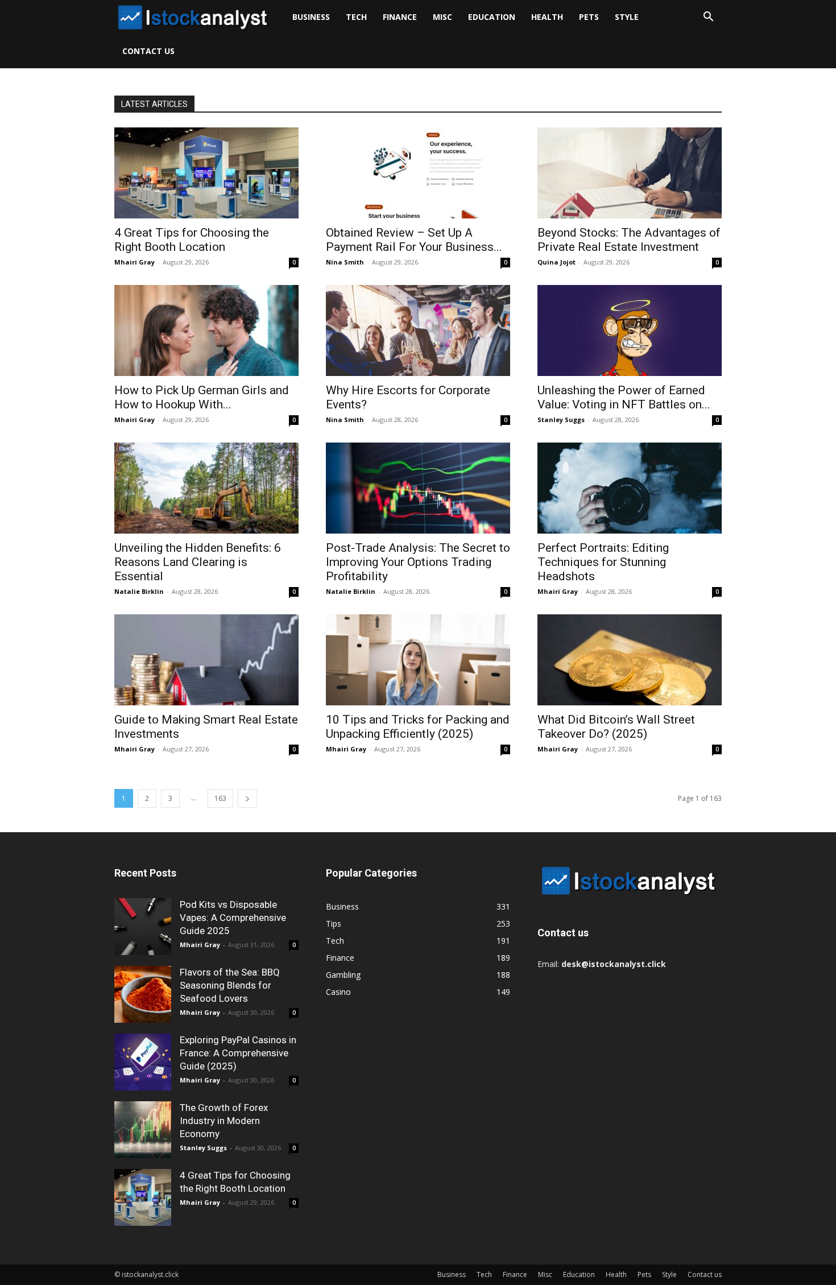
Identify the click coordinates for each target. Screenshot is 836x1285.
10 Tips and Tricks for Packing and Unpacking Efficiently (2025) (418, 727)
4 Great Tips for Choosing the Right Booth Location (191, 240)
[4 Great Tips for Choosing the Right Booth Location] (206, 172)
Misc (442, 16)
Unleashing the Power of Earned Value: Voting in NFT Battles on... (623, 397)
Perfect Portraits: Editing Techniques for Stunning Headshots (603, 562)
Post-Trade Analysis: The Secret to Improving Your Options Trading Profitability (418, 562)
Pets (589, 16)
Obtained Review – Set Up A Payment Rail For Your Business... (414, 240)
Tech (356, 16)
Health (547, 16)
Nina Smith (345, 262)
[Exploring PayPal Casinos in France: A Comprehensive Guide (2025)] (142, 1062)
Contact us (148, 51)
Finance (400, 16)
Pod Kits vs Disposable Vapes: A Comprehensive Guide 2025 (233, 917)
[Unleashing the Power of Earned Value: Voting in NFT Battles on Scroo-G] (629, 330)
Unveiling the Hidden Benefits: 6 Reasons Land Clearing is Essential (197, 562)
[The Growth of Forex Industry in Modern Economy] (142, 1129)
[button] (708, 18)
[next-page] (247, 798)
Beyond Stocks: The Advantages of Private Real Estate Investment (629, 240)
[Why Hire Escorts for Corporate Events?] (418, 330)
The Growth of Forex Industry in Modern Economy (224, 1120)
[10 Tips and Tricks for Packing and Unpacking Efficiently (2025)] (418, 659)
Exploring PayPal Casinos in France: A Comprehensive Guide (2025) (238, 1053)
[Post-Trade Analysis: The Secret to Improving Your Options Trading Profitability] (418, 488)
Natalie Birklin (139, 591)
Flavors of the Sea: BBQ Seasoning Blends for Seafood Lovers (230, 985)
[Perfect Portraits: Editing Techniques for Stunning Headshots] (629, 488)
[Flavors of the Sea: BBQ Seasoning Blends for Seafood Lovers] (142, 994)
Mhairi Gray (134, 262)
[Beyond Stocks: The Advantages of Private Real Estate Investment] (629, 172)
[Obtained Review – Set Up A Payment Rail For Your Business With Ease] (418, 172)
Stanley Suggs (561, 419)
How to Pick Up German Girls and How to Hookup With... (201, 397)
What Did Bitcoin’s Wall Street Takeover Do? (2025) (616, 727)
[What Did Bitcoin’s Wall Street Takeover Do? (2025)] (629, 659)
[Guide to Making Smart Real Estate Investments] (206, 659)
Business (311, 16)
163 (220, 798)
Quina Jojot (556, 262)
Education (491, 16)
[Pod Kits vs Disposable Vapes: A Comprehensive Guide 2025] (142, 926)
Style (627, 16)
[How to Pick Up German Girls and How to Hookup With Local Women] (206, 330)
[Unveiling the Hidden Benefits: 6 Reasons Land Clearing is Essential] (206, 488)
